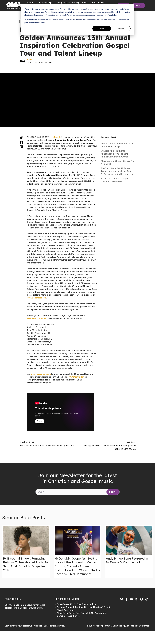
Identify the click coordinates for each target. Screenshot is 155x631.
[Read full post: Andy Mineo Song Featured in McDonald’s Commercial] (129, 540)
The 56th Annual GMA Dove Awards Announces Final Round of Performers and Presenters (117, 171)
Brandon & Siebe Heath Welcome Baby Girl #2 (46, 445)
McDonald (56, 137)
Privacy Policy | (95, 625)
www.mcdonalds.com (36, 298)
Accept (102, 28)
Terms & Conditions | (114, 625)
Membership (45, 2)
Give (138, 5)
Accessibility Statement (137, 625)
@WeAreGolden (76, 377)
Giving (75, 2)
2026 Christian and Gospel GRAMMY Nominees (114, 180)
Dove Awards (97, 2)
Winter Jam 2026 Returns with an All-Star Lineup (117, 145)
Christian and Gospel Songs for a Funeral (117, 162)
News (85, 2)
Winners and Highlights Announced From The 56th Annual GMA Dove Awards (114, 153)
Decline (121, 28)
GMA (29, 59)
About (30, 2)
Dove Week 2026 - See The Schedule (76, 604)
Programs (62, 2)
